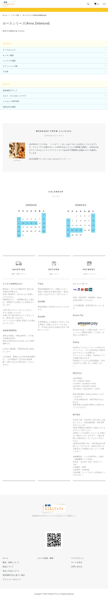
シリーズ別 (15, 15)
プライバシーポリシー (12, 579)
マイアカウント (77, 558)
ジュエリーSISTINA (11, 101)
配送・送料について (11, 562)
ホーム (5, 15)
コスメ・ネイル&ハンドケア (14, 95)
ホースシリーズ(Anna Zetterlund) (34, 15)
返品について (8, 566)
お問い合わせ (76, 566)
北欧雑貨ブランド (10, 90)
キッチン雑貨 (8, 55)
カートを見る (76, 562)
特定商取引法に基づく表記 (14, 575)
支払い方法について (11, 570)
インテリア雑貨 (9, 60)
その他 (5, 71)
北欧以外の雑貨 (9, 106)
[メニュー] (104, 4)
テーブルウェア (9, 49)
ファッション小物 (10, 66)
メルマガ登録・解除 (45, 558)
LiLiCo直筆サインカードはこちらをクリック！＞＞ (50, 158)
